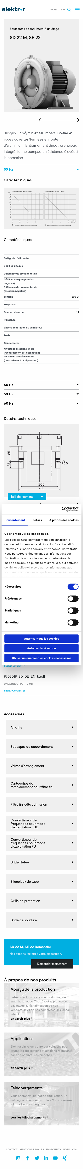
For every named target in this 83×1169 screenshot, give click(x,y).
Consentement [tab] (14, 520)
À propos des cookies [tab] (64, 520)
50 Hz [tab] (8, 169)
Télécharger (12, 666)
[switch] (73, 598)
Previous (39, 120)
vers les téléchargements (28, 1117)
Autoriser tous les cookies (41, 638)
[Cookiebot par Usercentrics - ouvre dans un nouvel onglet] (62, 509)
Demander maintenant (52, 964)
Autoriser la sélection (41, 648)
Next (78, 120)
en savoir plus (20, 1018)
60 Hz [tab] (8, 384)
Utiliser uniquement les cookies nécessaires (41, 658)
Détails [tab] (37, 520)
